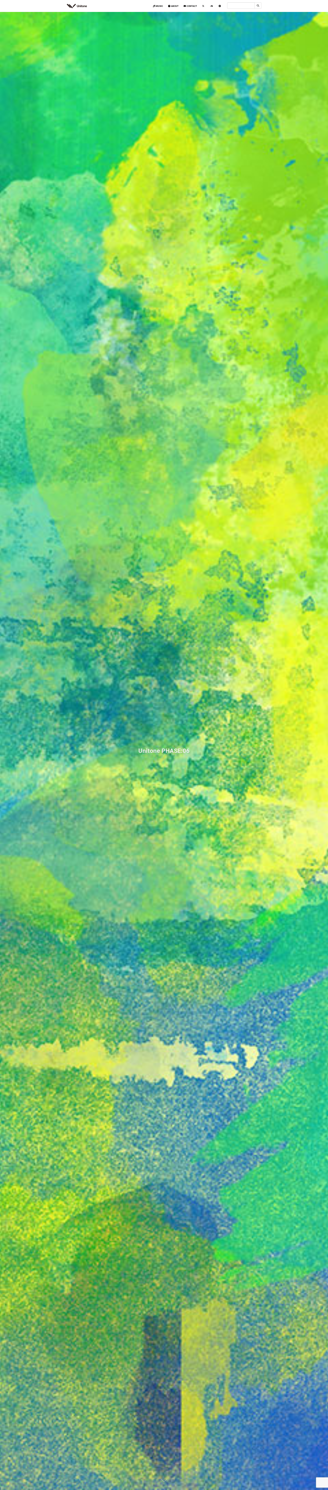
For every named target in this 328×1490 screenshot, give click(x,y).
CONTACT (192, 6)
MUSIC (159, 6)
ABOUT (175, 6)
